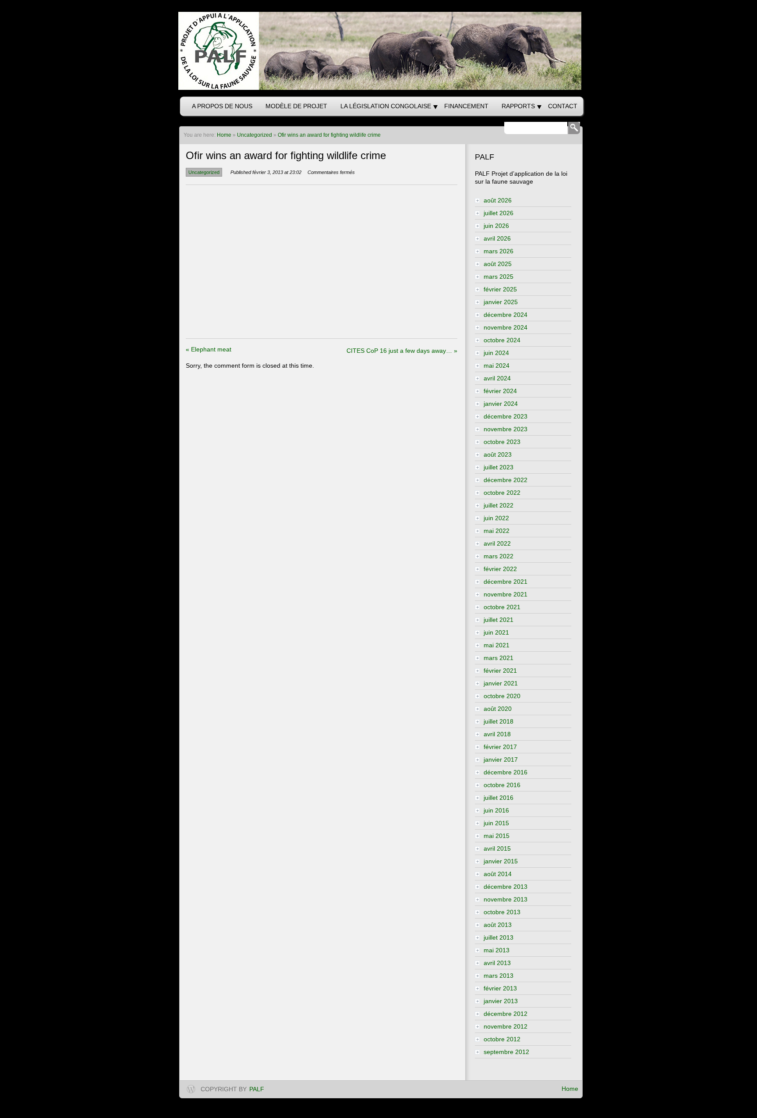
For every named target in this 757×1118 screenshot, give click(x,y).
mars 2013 (498, 975)
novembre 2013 (505, 899)
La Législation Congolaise (385, 106)
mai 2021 (496, 645)
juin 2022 (496, 518)
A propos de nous (222, 106)
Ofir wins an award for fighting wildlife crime (329, 135)
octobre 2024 (502, 340)
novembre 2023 (505, 429)
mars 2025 (498, 276)
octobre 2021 (502, 606)
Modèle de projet (296, 106)
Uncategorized (254, 135)
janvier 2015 (501, 861)
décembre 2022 (505, 479)
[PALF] (378, 51)
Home (570, 1088)
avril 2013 (497, 962)
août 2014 (498, 873)
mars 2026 (498, 251)
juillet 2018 (498, 721)
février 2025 (500, 289)
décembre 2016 (505, 772)
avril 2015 (497, 848)
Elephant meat (208, 349)
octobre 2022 (502, 492)
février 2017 (500, 746)
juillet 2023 (498, 467)
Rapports (518, 106)
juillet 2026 (498, 213)
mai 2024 (496, 365)
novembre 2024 (505, 327)
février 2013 (500, 988)
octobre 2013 (502, 912)
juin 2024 (496, 352)
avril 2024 (497, 378)
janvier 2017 (501, 759)
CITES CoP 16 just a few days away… (402, 350)
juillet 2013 (498, 937)
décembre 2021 (505, 581)
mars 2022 (498, 556)
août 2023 (498, 454)
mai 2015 (496, 835)
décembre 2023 (505, 416)
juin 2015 (496, 823)
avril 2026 (497, 238)
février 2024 (500, 390)
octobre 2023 (502, 441)
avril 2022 (497, 543)
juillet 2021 (498, 619)
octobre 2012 (502, 1039)
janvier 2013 (501, 1000)
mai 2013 (496, 950)
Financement (466, 106)
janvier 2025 (501, 301)
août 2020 (498, 708)
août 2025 (498, 263)
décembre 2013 (505, 886)
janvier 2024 (501, 403)
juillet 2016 (498, 797)
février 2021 (500, 670)
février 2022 (500, 568)
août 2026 (498, 200)
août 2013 (498, 924)
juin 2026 (496, 225)
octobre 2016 (502, 784)
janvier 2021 (501, 683)
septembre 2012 (506, 1051)
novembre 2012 (505, 1026)
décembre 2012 (505, 1013)
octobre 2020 (502, 695)
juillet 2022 (498, 505)
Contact (562, 106)
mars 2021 (498, 657)
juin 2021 (496, 632)
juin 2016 (496, 810)
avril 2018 (497, 734)
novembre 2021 (505, 594)
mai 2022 (496, 530)
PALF (256, 1089)
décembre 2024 (505, 314)
